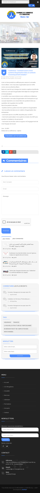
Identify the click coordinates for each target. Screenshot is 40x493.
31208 (15, 257)
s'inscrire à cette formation (15, 136)
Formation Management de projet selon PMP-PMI (21, 292)
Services (6, 395)
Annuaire (7, 408)
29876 (14, 266)
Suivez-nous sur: (6, 443)
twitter (7, 446)
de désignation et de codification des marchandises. (16, 330)
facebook (3, 446)
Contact (6, 412)
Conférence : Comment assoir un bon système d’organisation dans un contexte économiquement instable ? (22, 72)
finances (16, 322)
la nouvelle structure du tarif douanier (17, 325)
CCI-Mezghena (8, 386)
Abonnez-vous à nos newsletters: (12, 426)
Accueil (15, 39)
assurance (7, 322)
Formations (7, 404)
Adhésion (7, 399)
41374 (14, 248)
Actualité (7, 391)
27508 (15, 275)
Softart (24, 489)
